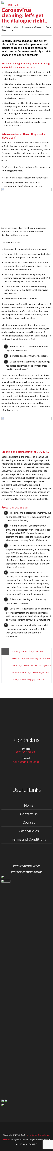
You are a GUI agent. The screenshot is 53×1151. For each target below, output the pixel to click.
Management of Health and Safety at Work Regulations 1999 (31, 672)
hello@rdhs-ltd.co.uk (26, 761)
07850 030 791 (26, 752)
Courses (29, 822)
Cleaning (16, 651)
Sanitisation (40, 679)
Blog (16, 27)
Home (29, 805)
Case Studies (29, 831)
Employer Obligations (34, 658)
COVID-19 (38, 651)
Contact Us (29, 814)
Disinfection (17, 658)
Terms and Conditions (29, 839)
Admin (7, 27)
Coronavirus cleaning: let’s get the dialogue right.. (24, 15)
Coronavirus (26, 651)
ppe (19, 679)
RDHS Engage (28, 679)
